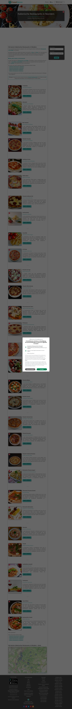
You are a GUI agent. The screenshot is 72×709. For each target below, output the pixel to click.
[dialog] (36, 354)
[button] (36, 353)
